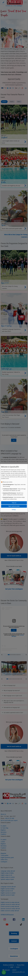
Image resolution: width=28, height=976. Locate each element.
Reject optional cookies (14, 506)
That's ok (14, 503)
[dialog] (14, 488)
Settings (14, 509)
